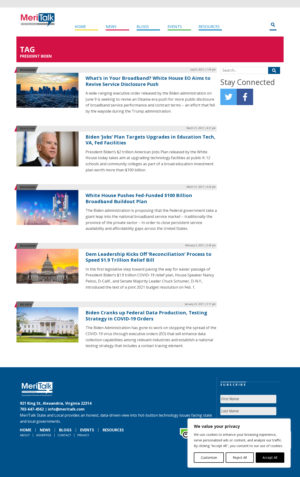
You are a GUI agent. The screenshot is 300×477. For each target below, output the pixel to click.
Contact (64, 435)
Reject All (240, 457)
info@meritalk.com (66, 409)
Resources (209, 26)
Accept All (269, 457)
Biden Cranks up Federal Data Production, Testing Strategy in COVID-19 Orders (146, 315)
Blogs (143, 26)
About (25, 435)
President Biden (36, 56)
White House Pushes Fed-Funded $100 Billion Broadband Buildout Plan (139, 198)
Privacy (83, 435)
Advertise (43, 435)
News (111, 26)
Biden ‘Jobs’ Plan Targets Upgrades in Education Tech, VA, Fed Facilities (150, 140)
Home (80, 26)
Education (27, 128)
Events (175, 26)
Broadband (28, 70)
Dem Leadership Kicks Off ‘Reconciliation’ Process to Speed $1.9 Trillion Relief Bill (148, 257)
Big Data (26, 304)
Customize (209, 457)
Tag (27, 49)
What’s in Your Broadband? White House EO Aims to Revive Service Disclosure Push (148, 81)
